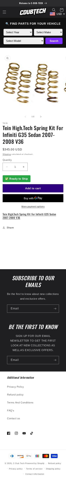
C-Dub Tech (19, 463)
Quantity (7, 160)
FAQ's (10, 410)
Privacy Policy (15, 386)
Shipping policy (53, 469)
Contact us (13, 418)
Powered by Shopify (35, 463)
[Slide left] (25, 117)
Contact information (34, 474)
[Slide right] (41, 117)
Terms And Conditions (20, 402)
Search (54, 40)
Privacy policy (16, 469)
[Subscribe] (55, 309)
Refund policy (15, 394)
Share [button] (10, 227)
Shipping (7, 154)
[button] (4, 12)
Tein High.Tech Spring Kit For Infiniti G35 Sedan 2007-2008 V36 (29, 216)
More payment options (33, 206)
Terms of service (34, 469)
